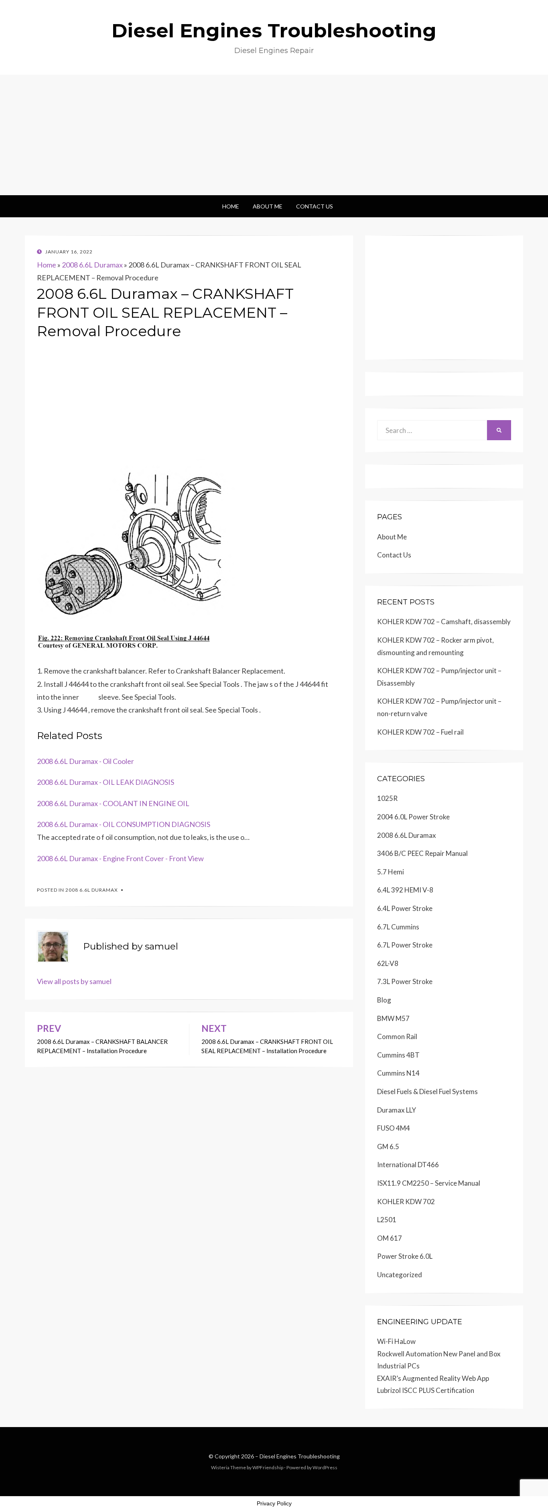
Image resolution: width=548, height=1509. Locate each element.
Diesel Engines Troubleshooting (274, 30)
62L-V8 (387, 963)
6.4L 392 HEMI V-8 (405, 890)
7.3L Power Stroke (404, 981)
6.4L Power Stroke (404, 908)
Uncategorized (399, 1274)
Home (230, 206)
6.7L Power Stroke (404, 945)
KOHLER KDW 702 (406, 1201)
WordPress (325, 1467)
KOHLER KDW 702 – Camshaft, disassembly (444, 621)
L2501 (386, 1219)
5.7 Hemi (390, 872)
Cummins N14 (398, 1073)
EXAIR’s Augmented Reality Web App (433, 1378)
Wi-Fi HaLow (396, 1341)
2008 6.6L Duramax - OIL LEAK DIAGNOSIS (105, 782)
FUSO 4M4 (393, 1128)
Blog (384, 1000)
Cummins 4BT (398, 1055)
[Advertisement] (274, 135)
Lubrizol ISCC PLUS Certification (425, 1390)
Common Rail (397, 1036)
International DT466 (408, 1164)
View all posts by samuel (74, 981)
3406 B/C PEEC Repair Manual (422, 853)
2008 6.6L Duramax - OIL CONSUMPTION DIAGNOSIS (123, 824)
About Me (267, 206)
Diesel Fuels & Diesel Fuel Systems (427, 1091)
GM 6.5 (388, 1146)
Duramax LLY (396, 1110)
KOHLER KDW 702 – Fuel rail (420, 732)
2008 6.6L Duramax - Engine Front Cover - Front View (120, 858)
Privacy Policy (274, 1503)
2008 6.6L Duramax (92, 264)
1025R (387, 798)
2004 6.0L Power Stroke (413, 817)
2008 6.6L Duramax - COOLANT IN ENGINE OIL (113, 803)
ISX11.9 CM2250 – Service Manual (428, 1183)
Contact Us (314, 206)
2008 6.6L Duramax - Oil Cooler (85, 761)
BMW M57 (393, 1018)
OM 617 (389, 1238)
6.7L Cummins (398, 927)
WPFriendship (267, 1467)
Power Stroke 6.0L (404, 1256)
